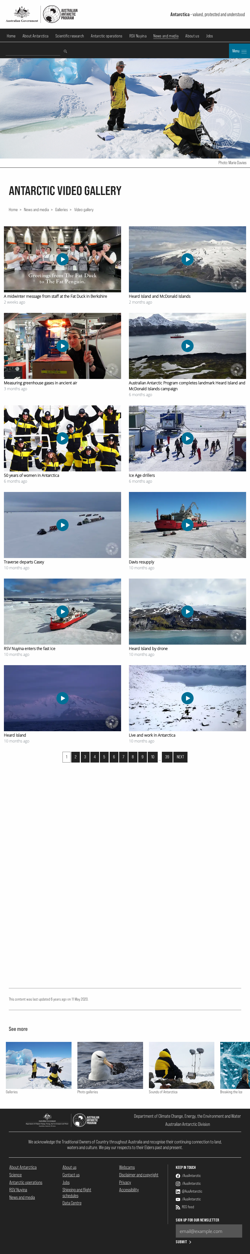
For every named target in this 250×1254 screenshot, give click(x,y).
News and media (165, 35)
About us (192, 35)
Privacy (125, 1182)
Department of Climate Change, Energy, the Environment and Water (187, 1116)
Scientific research (69, 35)
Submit (181, 1242)
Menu (236, 50)
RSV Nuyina (138, 35)
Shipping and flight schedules (76, 1192)
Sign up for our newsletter (197, 1220)
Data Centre (72, 1203)
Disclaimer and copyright (138, 1175)
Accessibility (129, 1190)
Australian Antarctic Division (187, 1124)
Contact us (71, 1175)
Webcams (127, 1167)
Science (15, 1175)
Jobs (209, 35)
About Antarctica (35, 35)
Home (11, 35)
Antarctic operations (106, 35)
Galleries (61, 209)
